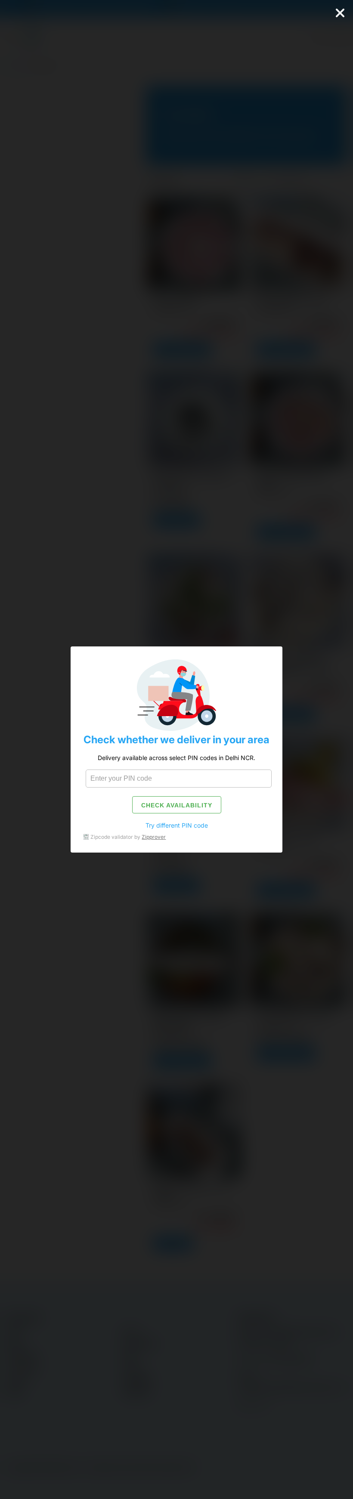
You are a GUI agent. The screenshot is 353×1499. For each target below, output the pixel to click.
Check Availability (176, 805)
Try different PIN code (177, 825)
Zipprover (154, 837)
